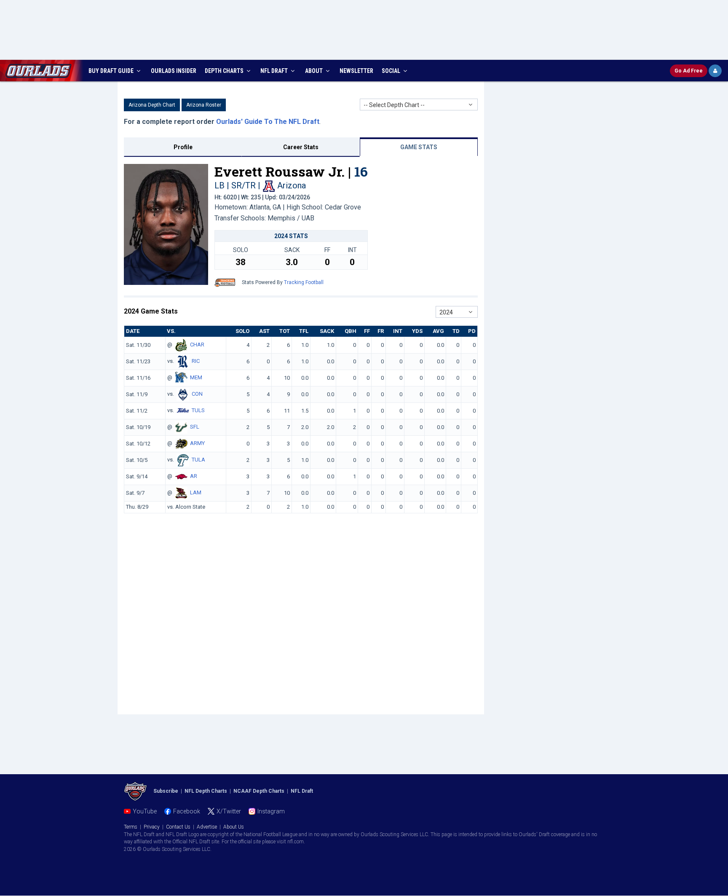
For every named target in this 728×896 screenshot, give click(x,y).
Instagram (271, 811)
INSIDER (173, 70)
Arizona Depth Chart (151, 105)
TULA (198, 460)
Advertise (207, 827)
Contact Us (178, 827)
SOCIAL (391, 70)
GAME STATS (418, 147)
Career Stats (300, 147)
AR (193, 476)
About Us (233, 827)
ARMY (197, 443)
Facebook (186, 811)
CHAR (197, 345)
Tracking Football (304, 282)
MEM (196, 378)
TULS (198, 411)
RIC (196, 361)
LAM (195, 493)
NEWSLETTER (356, 70)
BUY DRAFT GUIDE (111, 70)
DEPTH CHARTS (225, 70)
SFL (194, 427)
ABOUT (314, 70)
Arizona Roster (203, 105)
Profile (183, 147)
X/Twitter (229, 811)
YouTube (145, 811)
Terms (130, 827)
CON (197, 394)
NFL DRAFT (274, 70)
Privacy (152, 827)
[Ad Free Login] (715, 70)
